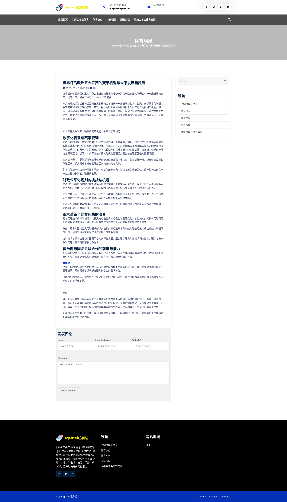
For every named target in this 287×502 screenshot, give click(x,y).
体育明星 (111, 19)
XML (148, 445)
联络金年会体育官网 (145, 19)
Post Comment (69, 390)
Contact (224, 496)
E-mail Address (103, 340)
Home (115, 45)
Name (61, 340)
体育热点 (97, 19)
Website (136, 340)
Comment (63, 358)
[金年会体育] (75, 7)
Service (213, 496)
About (202, 496)
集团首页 (63, 19)
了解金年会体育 (80, 19)
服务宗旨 (125, 19)
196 (95, 88)
